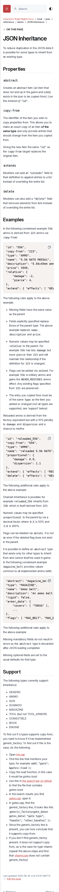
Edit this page (14, 879)
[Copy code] (49, 247)
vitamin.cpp (21, 855)
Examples (13, 220)
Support (12, 672)
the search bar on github (37, 780)
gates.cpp (15, 798)
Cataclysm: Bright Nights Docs (18, 19)
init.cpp (20, 754)
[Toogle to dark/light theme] (51, 9)
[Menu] (7, 9)
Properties (14, 69)
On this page (14, 29)
